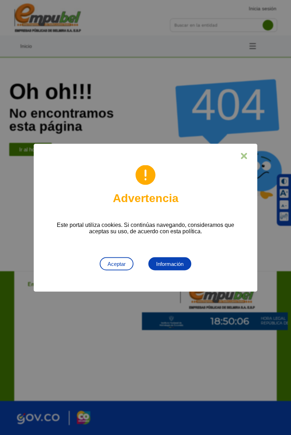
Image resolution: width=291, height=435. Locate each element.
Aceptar (117, 264)
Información (169, 264)
